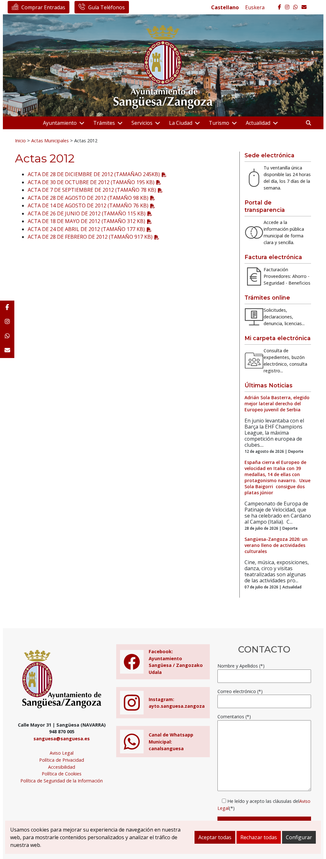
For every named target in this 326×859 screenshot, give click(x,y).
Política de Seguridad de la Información (61, 781)
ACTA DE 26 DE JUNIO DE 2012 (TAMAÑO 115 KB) (86, 213)
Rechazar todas (258, 837)
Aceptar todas (214, 837)
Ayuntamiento (60, 122)
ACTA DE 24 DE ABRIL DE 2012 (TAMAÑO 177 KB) (86, 229)
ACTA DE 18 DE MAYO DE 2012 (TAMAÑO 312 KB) (86, 221)
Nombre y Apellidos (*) (241, 666)
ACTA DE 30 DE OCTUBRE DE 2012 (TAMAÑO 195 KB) (91, 182)
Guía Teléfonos (106, 7)
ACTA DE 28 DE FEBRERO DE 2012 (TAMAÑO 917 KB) (90, 236)
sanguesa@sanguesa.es (61, 739)
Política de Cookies (62, 774)
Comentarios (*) (234, 716)
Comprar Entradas (43, 7)
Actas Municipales (50, 140)
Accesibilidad (61, 767)
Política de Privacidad (61, 760)
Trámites (104, 122)
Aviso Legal (62, 753)
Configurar (299, 837)
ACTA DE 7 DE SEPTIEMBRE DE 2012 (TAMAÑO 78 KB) (92, 189)
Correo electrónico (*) (240, 691)
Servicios (141, 122)
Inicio (20, 140)
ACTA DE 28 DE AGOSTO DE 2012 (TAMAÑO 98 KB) (88, 197)
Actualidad (258, 122)
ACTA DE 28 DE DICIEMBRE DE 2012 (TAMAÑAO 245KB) (94, 174)
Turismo (219, 122)
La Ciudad (180, 122)
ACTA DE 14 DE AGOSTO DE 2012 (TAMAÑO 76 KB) (88, 205)
